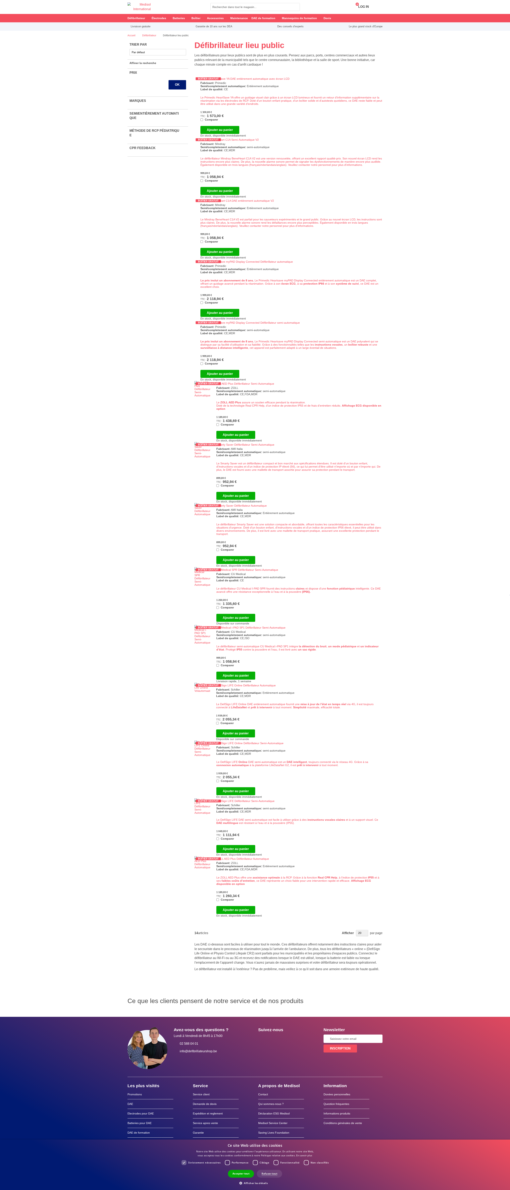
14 (196, 933)
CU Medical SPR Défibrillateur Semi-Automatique (247, 569)
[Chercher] (296, 7)
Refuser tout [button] (269, 1173)
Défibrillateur (149, 35)
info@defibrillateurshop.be (198, 1051)
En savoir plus (304, 1155)
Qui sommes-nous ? (271, 1103)
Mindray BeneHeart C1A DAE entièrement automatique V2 (237, 200)
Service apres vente (205, 1123)
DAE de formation (139, 1132)
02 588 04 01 (189, 1043)
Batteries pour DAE (140, 1123)
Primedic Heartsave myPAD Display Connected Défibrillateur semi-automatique (250, 322)
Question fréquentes (336, 1103)
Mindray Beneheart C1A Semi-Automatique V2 (229, 139)
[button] (255, 1183)
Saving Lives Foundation (273, 1132)
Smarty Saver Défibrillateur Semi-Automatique (245, 444)
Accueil (132, 35)
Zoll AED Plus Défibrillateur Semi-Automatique (245, 383)
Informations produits (337, 1113)
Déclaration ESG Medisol (274, 1113)
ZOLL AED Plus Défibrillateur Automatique (242, 858)
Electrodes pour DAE (141, 1113)
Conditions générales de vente (343, 1123)
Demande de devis (205, 1103)
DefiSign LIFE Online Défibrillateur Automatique (246, 685)
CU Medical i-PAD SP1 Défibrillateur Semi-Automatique (250, 627)
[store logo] (139, 7)
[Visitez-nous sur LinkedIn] (274, 1039)
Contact (263, 1094)
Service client (201, 1094)
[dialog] (255, 1165)
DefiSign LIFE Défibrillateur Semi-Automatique (245, 801)
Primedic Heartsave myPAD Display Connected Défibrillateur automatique (246, 261)
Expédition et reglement (208, 1113)
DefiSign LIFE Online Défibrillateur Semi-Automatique (249, 743)
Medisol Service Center (272, 1123)
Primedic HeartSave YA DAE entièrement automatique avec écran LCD (244, 78)
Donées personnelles (337, 1094)
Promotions (135, 1094)
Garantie (198, 1132)
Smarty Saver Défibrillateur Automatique (241, 505)
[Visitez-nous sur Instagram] (285, 1039)
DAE (130, 1103)
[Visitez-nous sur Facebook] (262, 1039)
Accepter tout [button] (240, 1173)
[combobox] (255, 7)
